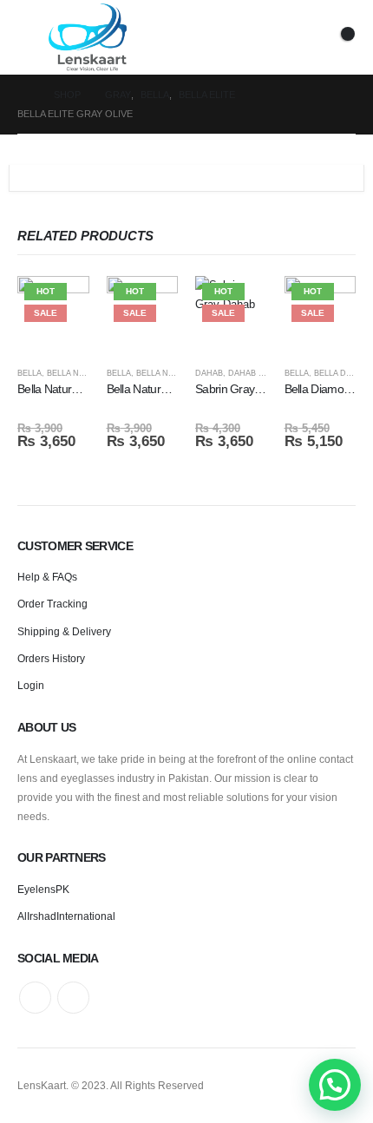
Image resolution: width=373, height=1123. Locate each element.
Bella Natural (78, 373)
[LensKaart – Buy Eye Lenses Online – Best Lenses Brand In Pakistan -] (88, 37)
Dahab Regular (263, 373)
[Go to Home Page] (23, 94)
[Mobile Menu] (33, 37)
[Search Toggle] (264, 37)
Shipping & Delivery (64, 631)
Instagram (73, 998)
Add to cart (60, 304)
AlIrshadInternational (66, 916)
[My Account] (297, 37)
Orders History (51, 658)
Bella (29, 373)
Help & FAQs (47, 576)
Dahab (209, 373)
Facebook (35, 998)
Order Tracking (52, 603)
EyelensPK (43, 889)
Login (30, 685)
